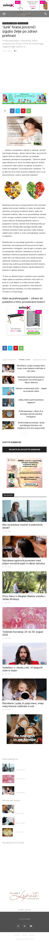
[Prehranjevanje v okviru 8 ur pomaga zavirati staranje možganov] (8, 414)
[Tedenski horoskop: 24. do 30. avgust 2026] (24, 618)
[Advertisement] (24, 72)
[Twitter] (17, 110)
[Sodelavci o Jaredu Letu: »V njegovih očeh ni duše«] (24, 654)
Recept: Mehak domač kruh (26, 829)
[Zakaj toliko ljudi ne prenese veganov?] (8, 402)
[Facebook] (12, 110)
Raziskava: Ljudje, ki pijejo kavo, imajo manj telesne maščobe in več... (23, 705)
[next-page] (25, 434)
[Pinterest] (23, 110)
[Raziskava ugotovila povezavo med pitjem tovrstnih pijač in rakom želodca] (8, 380)
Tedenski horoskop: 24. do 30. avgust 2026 (31, 776)
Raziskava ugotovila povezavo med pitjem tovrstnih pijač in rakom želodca (31, 380)
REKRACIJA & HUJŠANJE (9, 23)
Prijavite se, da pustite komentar (24, 449)
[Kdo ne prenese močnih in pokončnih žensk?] (24, 511)
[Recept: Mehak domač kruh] (7, 832)
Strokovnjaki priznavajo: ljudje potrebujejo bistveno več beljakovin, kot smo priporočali (31, 425)
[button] (4, 14)
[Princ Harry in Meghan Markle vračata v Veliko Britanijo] (24, 582)
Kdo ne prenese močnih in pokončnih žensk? (29, 765)
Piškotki (24, 935)
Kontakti (17, 935)
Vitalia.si (32, 935)
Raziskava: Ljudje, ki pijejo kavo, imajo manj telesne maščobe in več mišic (31, 368)
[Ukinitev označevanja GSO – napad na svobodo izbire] (8, 391)
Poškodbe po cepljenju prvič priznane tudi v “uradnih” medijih (31, 819)
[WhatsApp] (28, 110)
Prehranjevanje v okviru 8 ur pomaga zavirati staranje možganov (31, 414)
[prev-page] (22, 434)
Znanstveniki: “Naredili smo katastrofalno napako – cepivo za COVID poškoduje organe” (30, 808)
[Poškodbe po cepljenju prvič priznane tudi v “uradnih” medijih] (8, 821)
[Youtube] (31, 926)
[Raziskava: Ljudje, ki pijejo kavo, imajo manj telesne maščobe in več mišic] (8, 368)
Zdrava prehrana (22, 23)
